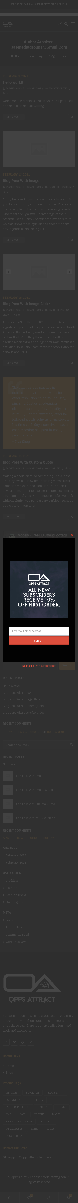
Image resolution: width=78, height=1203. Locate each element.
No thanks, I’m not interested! (39, 665)
